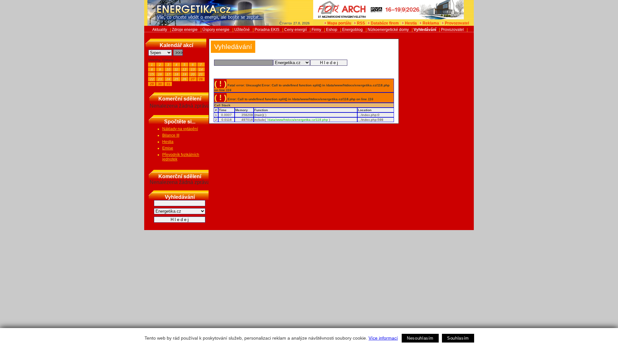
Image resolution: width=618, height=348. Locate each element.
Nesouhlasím (420, 338)
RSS (361, 23)
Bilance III (170, 135)
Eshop (331, 29)
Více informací (383, 338)
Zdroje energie (185, 29)
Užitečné (242, 29)
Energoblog (352, 29)
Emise (167, 148)
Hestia (411, 23)
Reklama (431, 23)
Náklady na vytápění (180, 129)
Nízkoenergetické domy (388, 29)
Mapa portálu (339, 23)
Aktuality (159, 29)
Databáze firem (385, 23)
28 (201, 79)
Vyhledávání (425, 29)
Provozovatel (457, 23)
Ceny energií (295, 29)
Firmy (316, 29)
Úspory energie (215, 29)
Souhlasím (458, 338)
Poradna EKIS (267, 29)
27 (193, 79)
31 (168, 84)
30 (160, 84)
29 (152, 84)
